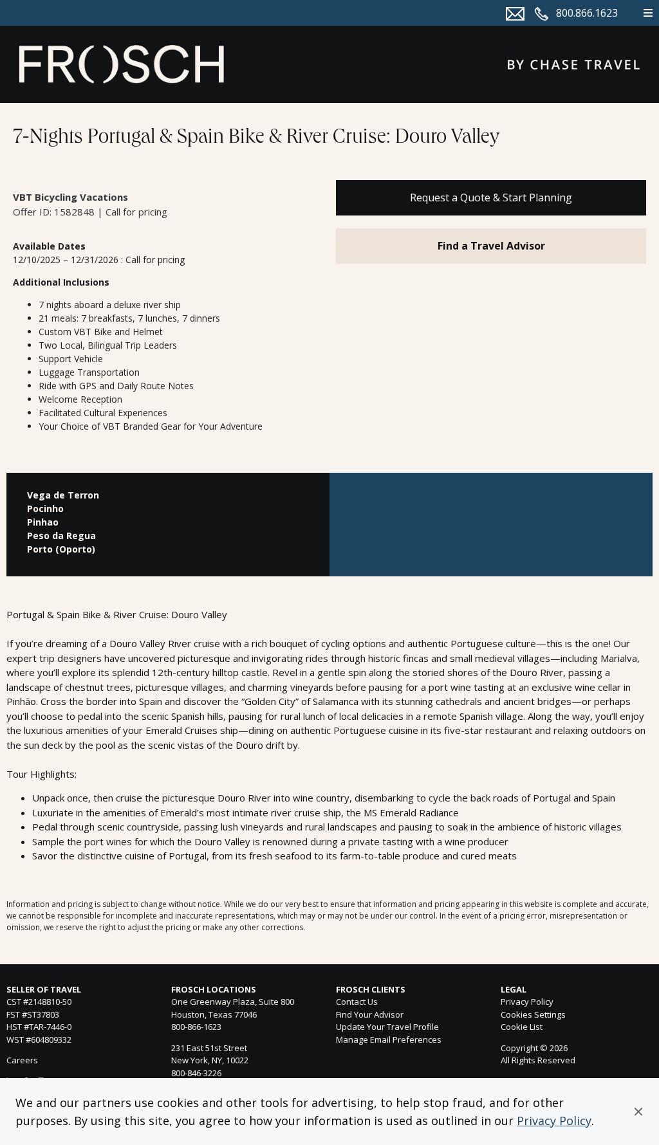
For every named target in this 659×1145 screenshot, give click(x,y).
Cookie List (522, 1026)
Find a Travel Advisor (491, 246)
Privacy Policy (554, 1120)
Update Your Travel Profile (387, 1026)
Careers (22, 1060)
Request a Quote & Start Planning (491, 197)
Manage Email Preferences (388, 1039)
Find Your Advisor (370, 1014)
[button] (638, 1111)
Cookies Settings (533, 1015)
